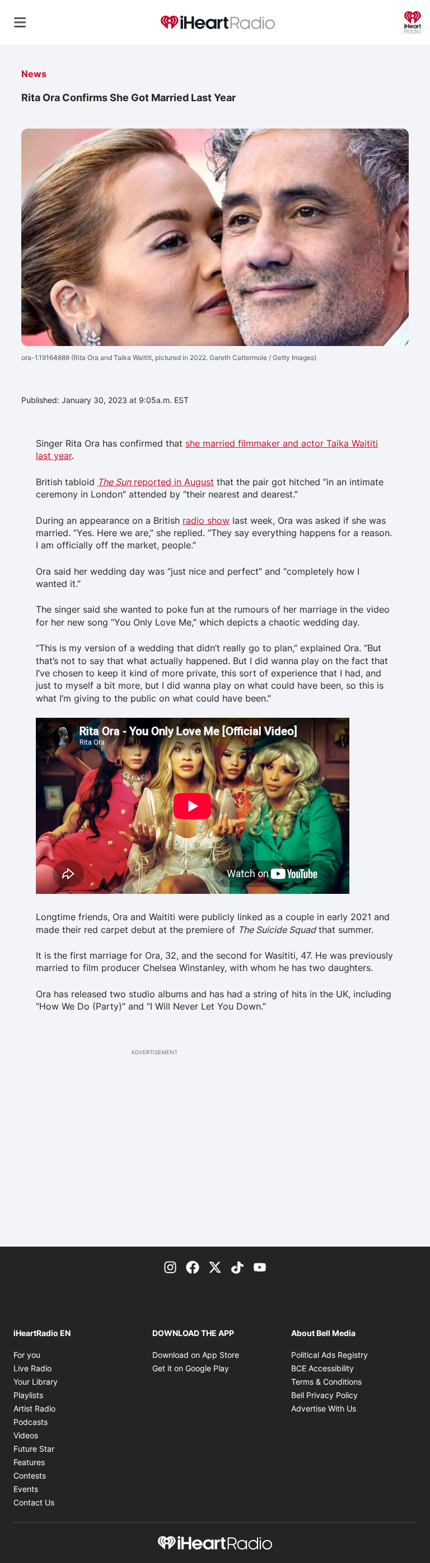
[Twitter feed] (215, 1266)
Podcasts (30, 1422)
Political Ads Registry (329, 1355)
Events (25, 1489)
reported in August (155, 481)
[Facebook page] (192, 1266)
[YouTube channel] (260, 1266)
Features (29, 1462)
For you (26, 1355)
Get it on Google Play (190, 1368)
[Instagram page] (170, 1266)
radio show (206, 520)
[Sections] (20, 22)
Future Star (33, 1448)
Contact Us (33, 1502)
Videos (25, 1435)
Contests (29, 1475)
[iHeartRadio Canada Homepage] (218, 23)
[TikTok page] (237, 1266)
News (33, 73)
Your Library (35, 1381)
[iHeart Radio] (412, 21)
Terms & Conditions (326, 1381)
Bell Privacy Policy (324, 1395)
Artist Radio (34, 1408)
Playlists (28, 1395)
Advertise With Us (323, 1408)
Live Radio (32, 1368)
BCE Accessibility (322, 1368)
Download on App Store (195, 1355)
